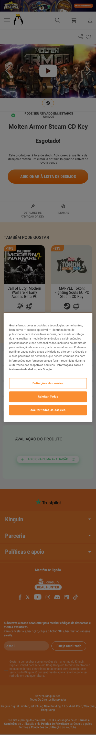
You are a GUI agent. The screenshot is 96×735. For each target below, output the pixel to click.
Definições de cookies (48, 383)
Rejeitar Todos (48, 396)
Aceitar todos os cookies (48, 410)
